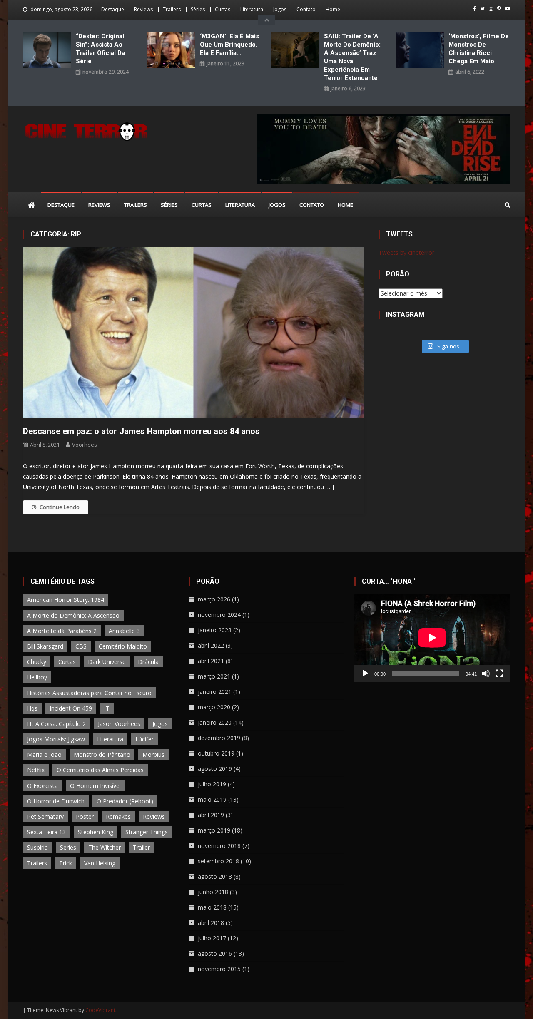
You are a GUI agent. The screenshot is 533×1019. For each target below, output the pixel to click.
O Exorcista (42, 786)
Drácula (148, 662)
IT (107, 708)
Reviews (143, 9)
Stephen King (95, 832)
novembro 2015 (219, 969)
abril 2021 (211, 661)
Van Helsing (99, 863)
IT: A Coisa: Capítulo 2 (56, 724)
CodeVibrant (100, 1010)
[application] (432, 637)
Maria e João (44, 754)
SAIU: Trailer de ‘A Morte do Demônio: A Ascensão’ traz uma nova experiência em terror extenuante (352, 57)
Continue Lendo (60, 507)
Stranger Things (146, 832)
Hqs (32, 708)
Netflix (36, 770)
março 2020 (214, 707)
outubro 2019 (216, 753)
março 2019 (214, 830)
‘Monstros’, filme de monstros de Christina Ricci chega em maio (478, 48)
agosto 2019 (215, 769)
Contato (306, 9)
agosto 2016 (215, 953)
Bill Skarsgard (45, 646)
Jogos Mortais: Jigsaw (56, 739)
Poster (85, 816)
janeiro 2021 (215, 692)
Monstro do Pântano (102, 754)
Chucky (36, 662)
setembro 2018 (218, 861)
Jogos (279, 9)
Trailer (141, 847)
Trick (65, 863)
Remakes (118, 816)
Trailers (172, 9)
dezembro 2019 (219, 738)
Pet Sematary (45, 816)
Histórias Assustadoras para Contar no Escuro (89, 693)
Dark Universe (107, 662)
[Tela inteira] (499, 673)
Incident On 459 (71, 708)
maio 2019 (212, 799)
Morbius (153, 754)
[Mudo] (486, 673)
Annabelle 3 (124, 631)
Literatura (251, 9)
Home (333, 9)
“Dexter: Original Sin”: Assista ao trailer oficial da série (100, 48)
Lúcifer (144, 739)
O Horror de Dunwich (56, 801)
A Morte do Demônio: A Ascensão (73, 615)
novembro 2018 (219, 846)
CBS (81, 646)
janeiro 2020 (215, 722)
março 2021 (214, 676)
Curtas (222, 9)
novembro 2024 (219, 615)
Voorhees (84, 444)
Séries (198, 9)
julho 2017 (212, 938)
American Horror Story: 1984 (65, 600)
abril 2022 (211, 645)
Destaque (112, 9)
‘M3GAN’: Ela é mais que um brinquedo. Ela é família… (229, 44)
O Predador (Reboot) (125, 801)
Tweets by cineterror (406, 252)
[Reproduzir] (365, 673)
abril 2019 (211, 815)
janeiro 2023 (215, 630)
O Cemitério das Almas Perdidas (100, 770)
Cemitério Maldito (123, 646)
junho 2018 (213, 892)
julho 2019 (212, 784)
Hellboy (37, 677)
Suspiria (37, 847)
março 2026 (214, 599)
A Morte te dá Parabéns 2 (62, 631)
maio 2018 (212, 907)
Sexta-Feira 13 (46, 832)
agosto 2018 (215, 876)
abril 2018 (211, 923)
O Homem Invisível (95, 786)
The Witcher (104, 847)
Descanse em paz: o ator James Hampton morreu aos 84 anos (141, 431)
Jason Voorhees (119, 724)
